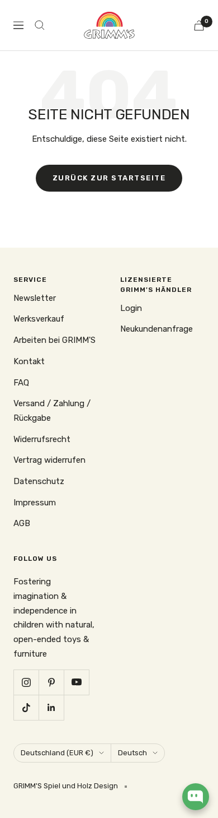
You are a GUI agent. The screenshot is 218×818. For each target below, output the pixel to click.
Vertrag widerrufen (49, 460)
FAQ (21, 383)
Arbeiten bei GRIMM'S (54, 340)
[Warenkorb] (199, 25)
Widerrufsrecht (41, 439)
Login (131, 308)
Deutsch (132, 753)
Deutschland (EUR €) (57, 753)
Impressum (34, 503)
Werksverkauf (38, 319)
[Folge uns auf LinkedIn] (51, 707)
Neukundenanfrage (156, 329)
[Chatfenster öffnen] (195, 796)
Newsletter (34, 298)
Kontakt (29, 361)
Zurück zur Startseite (109, 178)
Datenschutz (38, 481)
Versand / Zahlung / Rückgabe (52, 410)
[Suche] (40, 25)
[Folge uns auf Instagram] (26, 682)
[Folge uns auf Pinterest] (51, 682)
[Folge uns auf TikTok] (26, 707)
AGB (21, 523)
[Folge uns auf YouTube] (76, 682)
